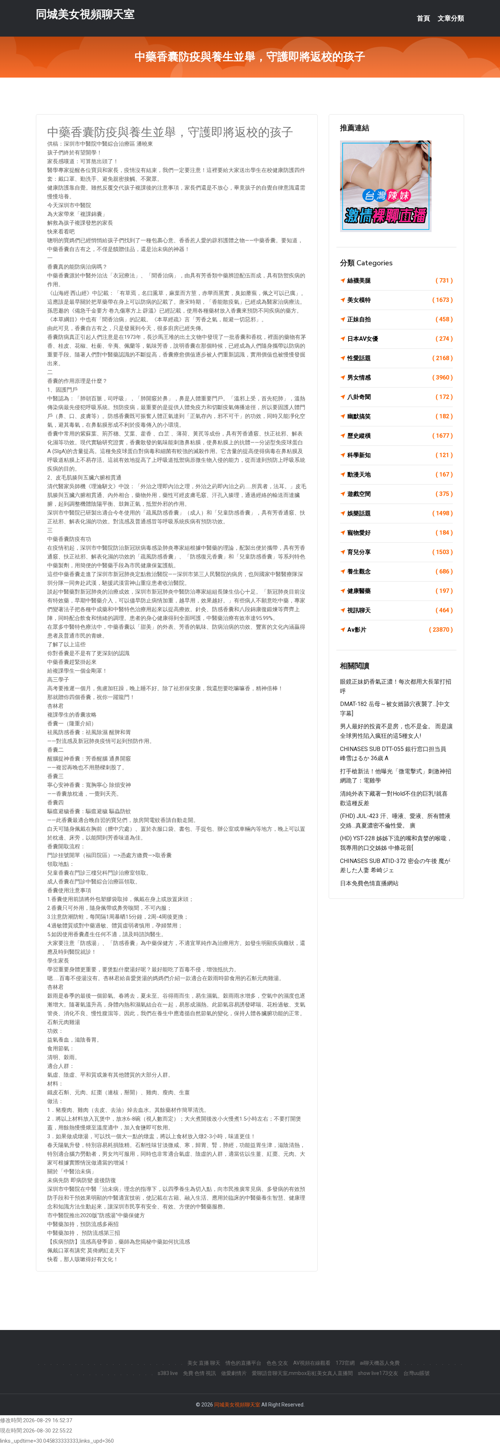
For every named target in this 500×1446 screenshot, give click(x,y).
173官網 (345, 1363)
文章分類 (451, 18)
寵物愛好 (400, 532)
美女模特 (400, 299)
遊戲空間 (400, 493)
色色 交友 (277, 1363)
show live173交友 (378, 1373)
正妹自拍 (400, 319)
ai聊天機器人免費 (380, 1363)
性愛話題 (400, 358)
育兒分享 (400, 552)
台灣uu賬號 (416, 1373)
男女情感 (400, 377)
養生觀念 (400, 571)
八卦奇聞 (400, 396)
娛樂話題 (400, 513)
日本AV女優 (400, 338)
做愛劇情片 (234, 1373)
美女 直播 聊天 (203, 1363)
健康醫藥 (400, 590)
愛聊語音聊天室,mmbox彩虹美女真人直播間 (302, 1373)
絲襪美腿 (400, 280)
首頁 (423, 18)
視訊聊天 (400, 610)
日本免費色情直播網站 (369, 883)
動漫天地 (400, 474)
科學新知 (400, 455)
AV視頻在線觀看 (312, 1363)
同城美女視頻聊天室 (85, 14)
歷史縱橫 (400, 435)
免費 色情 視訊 (199, 1373)
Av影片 (400, 629)
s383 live (168, 1373)
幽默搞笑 (400, 416)
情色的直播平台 (243, 1363)
